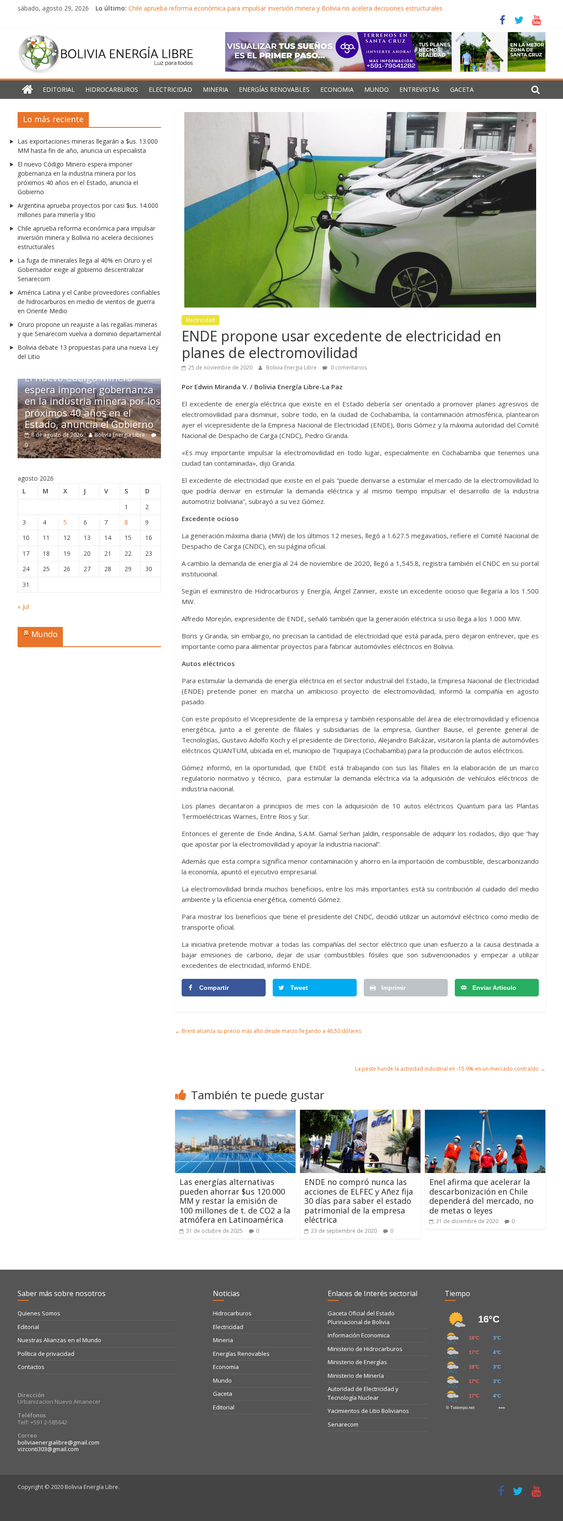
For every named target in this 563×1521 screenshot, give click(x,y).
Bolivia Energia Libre (292, 367)
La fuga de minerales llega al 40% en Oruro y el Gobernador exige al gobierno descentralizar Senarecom (85, 269)
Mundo (376, 89)
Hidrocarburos (111, 89)
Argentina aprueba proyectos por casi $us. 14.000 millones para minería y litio (152, 412)
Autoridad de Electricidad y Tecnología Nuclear (363, 1393)
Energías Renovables (274, 89)
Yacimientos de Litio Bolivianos (368, 1411)
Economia (337, 89)
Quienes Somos (39, 1313)
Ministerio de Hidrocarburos (365, 1349)
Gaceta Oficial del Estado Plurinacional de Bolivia (361, 1317)
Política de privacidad (46, 1354)
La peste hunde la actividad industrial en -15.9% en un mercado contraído (450, 1068)
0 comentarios (348, 367)
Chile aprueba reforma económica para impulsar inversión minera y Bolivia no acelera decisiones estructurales (285, 8)
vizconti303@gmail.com (48, 1449)
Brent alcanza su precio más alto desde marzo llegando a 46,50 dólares (268, 1031)
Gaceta (462, 89)
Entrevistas (419, 89)
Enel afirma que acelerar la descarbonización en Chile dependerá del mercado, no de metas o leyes (481, 1196)
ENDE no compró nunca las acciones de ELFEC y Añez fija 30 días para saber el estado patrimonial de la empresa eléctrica (358, 1201)
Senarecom (343, 1424)
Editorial (59, 89)
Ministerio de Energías (357, 1362)
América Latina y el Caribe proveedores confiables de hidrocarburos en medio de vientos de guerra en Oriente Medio (89, 301)
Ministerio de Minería (356, 1376)
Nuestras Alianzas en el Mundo (59, 1340)
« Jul (23, 606)
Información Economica (359, 1335)
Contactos (31, 1367)
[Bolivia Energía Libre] (27, 89)
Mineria (215, 89)
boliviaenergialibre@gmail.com (58, 1442)
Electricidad (170, 89)
